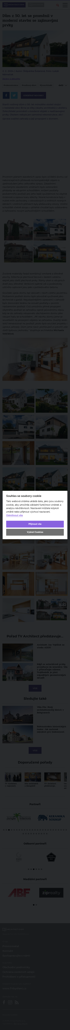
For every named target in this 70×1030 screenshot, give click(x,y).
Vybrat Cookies (35, 532)
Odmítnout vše (14, 515)
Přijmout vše (35, 524)
